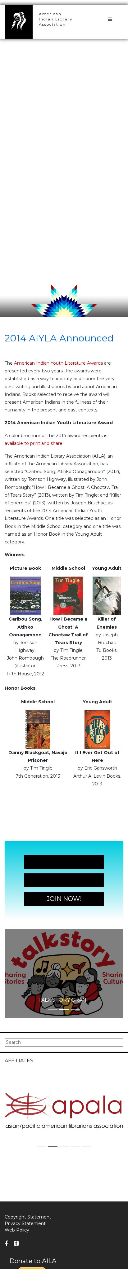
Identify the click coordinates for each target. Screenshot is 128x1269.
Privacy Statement (25, 1223)
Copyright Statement (28, 1217)
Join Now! (64, 861)
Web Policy (17, 1230)
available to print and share (33, 443)
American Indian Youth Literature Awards (58, 363)
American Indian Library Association (56, 19)
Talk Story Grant (64, 1000)
